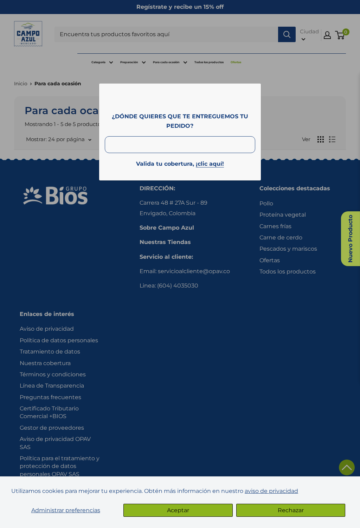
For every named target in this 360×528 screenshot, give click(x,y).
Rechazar (291, 510)
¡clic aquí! (210, 163)
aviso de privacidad (271, 491)
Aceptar (178, 510)
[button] (347, 467)
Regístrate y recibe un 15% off (180, 7)
